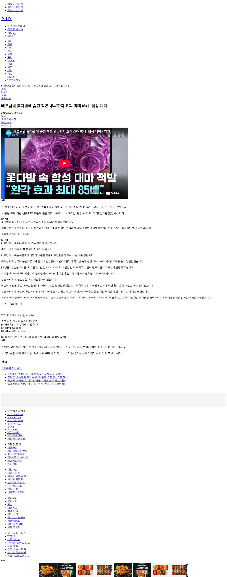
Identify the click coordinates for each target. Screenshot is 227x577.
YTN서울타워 (15, 435)
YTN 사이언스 (15, 420)
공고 (9, 504)
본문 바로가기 (15, 7)
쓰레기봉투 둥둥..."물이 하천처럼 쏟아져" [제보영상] (36, 383)
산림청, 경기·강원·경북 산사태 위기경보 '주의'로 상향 (36, 380)
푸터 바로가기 (15, 10)
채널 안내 (12, 511)
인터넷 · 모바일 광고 (18, 542)
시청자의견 (13, 472)
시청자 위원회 (15, 479)
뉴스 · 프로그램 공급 (18, 555)
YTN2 (10, 426)
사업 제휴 (12, 546)
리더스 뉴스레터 (16, 517)
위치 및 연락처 (15, 524)
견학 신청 (12, 489)
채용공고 (12, 507)
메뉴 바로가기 (15, 4)
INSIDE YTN (14, 417)
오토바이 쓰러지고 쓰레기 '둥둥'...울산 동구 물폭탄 (35, 374)
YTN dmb (12, 429)
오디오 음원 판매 (16, 552)
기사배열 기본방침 (17, 457)
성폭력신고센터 (16, 492)
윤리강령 (12, 463)
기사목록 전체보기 (11, 368)
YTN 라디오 (14, 423)
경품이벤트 (13, 520)
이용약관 (12, 447)
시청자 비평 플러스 (17, 476)
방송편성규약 (14, 460)
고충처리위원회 (16, 482)
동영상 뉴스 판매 (16, 549)
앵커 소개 (12, 514)
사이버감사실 (14, 485)
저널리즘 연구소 (16, 438)
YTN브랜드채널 (16, 26)
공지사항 (12, 501)
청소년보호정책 (16, 454)
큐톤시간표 (13, 539)
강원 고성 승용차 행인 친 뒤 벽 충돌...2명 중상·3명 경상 (37, 377)
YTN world (13, 432)
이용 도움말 (13, 527)
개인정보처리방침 (17, 450)
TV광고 (11, 536)
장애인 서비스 (15, 29)
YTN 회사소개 (15, 414)
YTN (6, 18)
